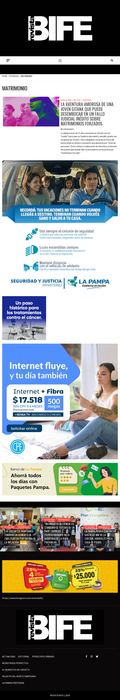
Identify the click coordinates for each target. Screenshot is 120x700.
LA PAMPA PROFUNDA (13, 682)
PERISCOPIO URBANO (43, 656)
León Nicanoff (68, 129)
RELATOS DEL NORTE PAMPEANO (19, 676)
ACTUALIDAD (9, 519)
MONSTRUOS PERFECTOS (15, 663)
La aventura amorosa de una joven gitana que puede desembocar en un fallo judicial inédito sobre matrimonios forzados (87, 114)
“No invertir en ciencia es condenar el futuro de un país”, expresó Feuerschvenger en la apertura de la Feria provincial (19, 533)
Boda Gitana (66, 100)
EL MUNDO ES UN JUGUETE (16, 669)
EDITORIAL (23, 656)
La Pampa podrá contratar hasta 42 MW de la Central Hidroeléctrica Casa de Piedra (60, 536)
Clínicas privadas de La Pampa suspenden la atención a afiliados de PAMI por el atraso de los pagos (100, 535)
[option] (20, 529)
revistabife (11, 547)
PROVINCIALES (24, 519)
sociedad (87, 100)
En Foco (77, 100)
